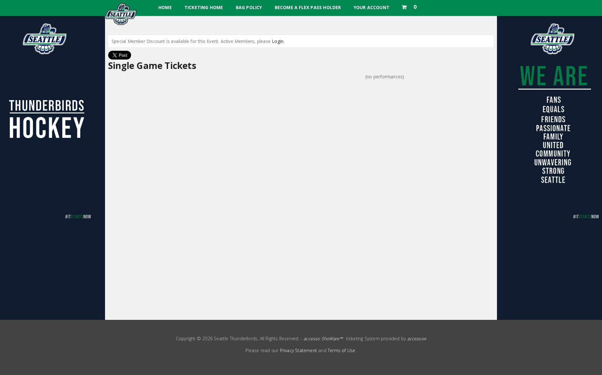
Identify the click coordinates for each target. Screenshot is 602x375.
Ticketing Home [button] (203, 7)
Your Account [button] (371, 7)
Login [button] (277, 41)
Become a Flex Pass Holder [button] (308, 7)
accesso (416, 338)
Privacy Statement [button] (298, 350)
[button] (409, 5)
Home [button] (165, 7)
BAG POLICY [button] (249, 7)
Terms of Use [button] (341, 350)
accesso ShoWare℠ (323, 338)
